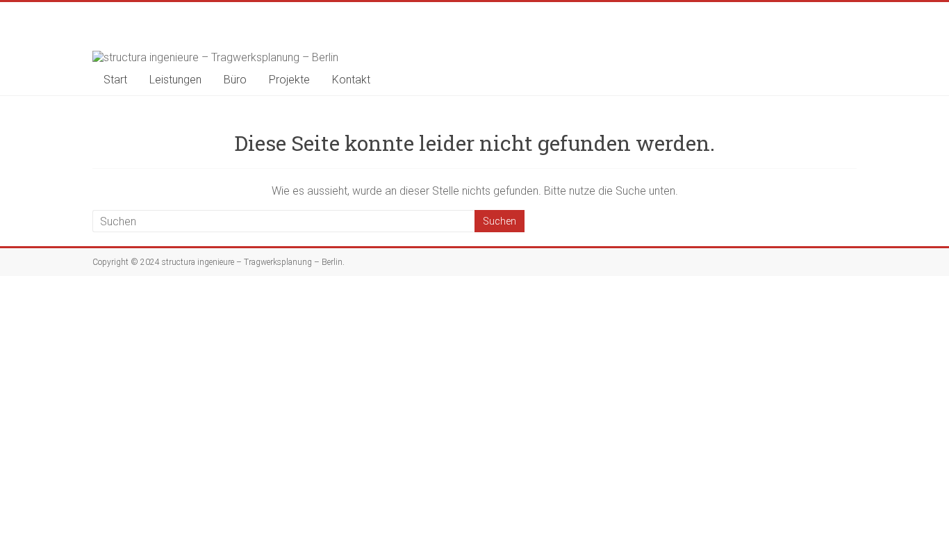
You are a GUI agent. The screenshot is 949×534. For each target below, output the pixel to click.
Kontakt (351, 79)
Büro (235, 79)
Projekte (289, 79)
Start (115, 79)
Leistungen (175, 79)
